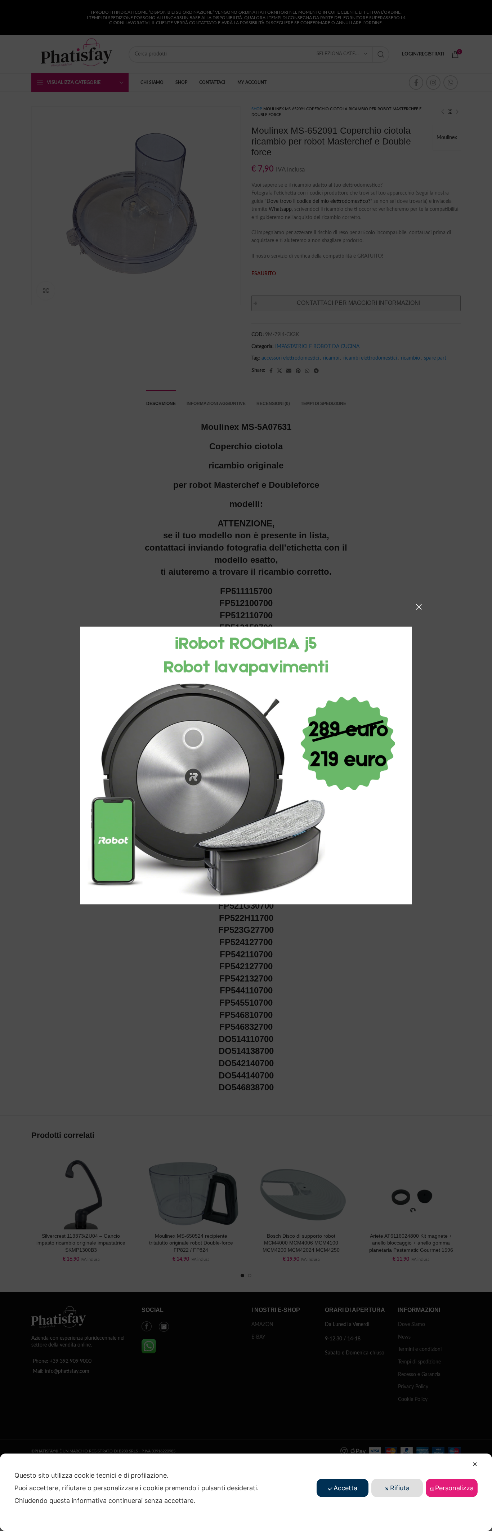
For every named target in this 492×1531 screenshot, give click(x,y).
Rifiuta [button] (400, 1488)
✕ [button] (475, 1464)
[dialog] (246, 1492)
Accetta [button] (345, 1488)
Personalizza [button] (454, 1488)
